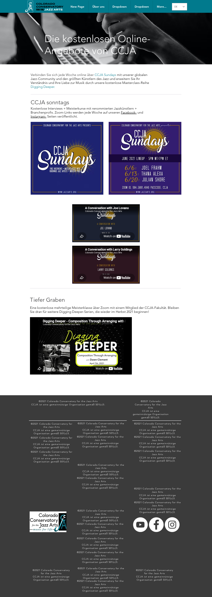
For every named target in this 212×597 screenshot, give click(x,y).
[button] (119, 7)
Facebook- (129, 112)
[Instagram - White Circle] (172, 524)
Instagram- (38, 116)
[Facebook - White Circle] (156, 524)
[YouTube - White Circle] (140, 524)
